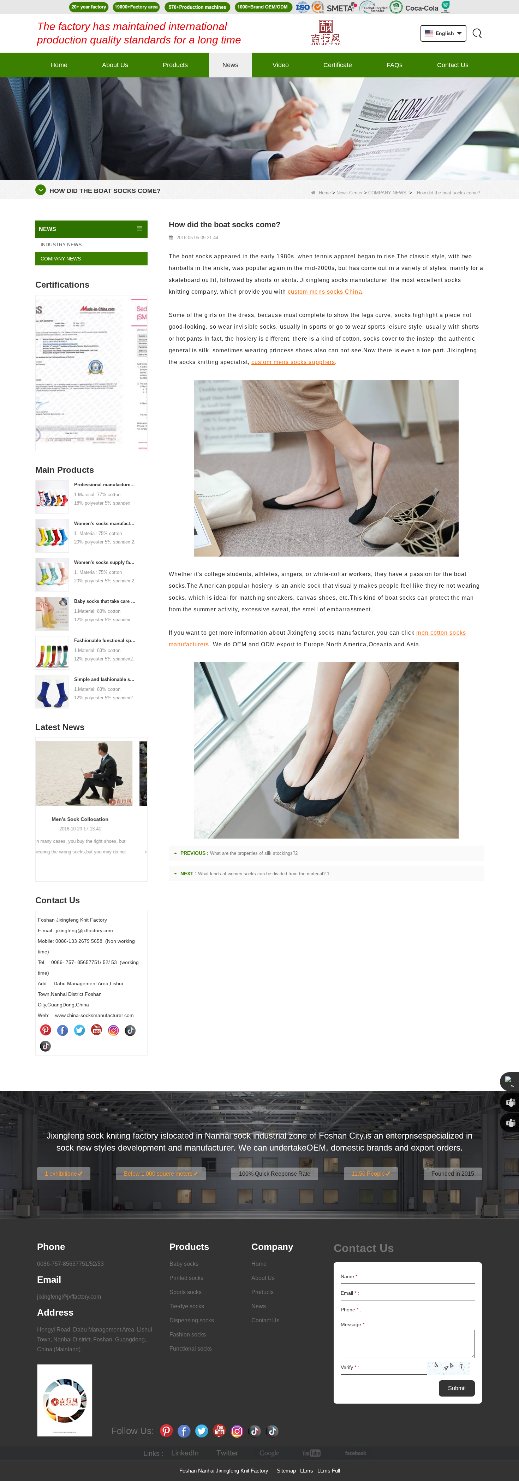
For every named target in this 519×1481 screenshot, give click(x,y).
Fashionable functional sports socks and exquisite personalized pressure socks (105, 640)
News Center (349, 192)
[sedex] (91, 375)
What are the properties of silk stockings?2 (254, 853)
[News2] (259, 128)
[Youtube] (96, 1030)
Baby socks (183, 1264)
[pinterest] (46, 1030)
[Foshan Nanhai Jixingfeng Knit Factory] (325, 33)
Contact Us (453, 65)
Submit (457, 1388)
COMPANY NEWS (387, 192)
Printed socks (186, 1278)
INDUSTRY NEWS (61, 244)
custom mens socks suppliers (293, 362)
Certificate (337, 65)
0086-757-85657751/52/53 (70, 1264)
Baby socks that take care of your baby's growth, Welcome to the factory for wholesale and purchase (105, 601)
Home (58, 65)
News (230, 65)
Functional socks (190, 1349)
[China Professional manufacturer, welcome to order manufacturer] (52, 496)
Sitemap (286, 1471)
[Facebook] (62, 1030)
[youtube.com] (312, 1453)
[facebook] (354, 1453)
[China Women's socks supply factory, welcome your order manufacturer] (52, 574)
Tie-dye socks (186, 1306)
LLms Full (328, 1471)
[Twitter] (79, 1030)
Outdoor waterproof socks (91, 819)
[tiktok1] (130, 1030)
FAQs (394, 65)
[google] (269, 1453)
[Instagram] (113, 1030)
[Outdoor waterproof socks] (91, 773)
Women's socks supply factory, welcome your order (105, 562)
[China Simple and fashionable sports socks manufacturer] (52, 691)
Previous (38, 362)
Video (281, 65)
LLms (306, 1471)
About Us (115, 65)
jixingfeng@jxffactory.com (69, 1297)
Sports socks (185, 1292)
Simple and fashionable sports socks (105, 679)
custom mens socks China (325, 292)
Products (175, 65)
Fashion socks (187, 1335)
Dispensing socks (191, 1320)
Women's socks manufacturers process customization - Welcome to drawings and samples (105, 523)
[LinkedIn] (185, 1453)
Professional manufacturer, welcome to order (105, 484)
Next (145, 362)
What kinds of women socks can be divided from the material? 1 (263, 873)
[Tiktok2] (46, 1046)
